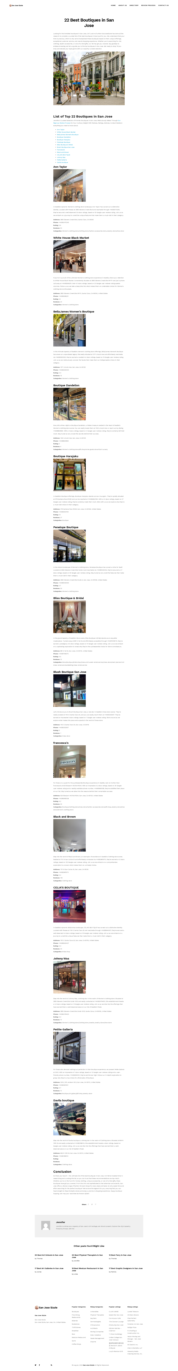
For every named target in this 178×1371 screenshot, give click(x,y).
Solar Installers (95, 1335)
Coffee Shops (76, 1344)
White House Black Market (66, 132)
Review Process (148, 5)
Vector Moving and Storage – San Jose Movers (134, 1339)
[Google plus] (43, 1365)
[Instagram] (47, 1365)
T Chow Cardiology (115, 1334)
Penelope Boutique (63, 142)
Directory (134, 5)
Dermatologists (95, 1321)
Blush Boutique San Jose (65, 147)
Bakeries (75, 1321)
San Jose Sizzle (88, 1365)
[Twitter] (92, 1204)
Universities (94, 1311)
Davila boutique (62, 162)
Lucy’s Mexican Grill (116, 1351)
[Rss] (51, 1365)
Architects (94, 1328)
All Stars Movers (133, 1315)
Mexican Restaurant (79, 1337)
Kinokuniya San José (116, 1325)
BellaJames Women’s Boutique (67, 134)
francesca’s (61, 150)
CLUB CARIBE (113, 1311)
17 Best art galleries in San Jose (49, 1268)
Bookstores (75, 1324)
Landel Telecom (133, 1311)
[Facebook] (88, 1204)
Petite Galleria (62, 160)
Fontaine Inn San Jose (135, 1324)
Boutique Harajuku (63, 140)
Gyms (74, 1341)
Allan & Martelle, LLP (134, 1348)
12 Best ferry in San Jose (120, 1255)
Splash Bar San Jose (116, 1315)
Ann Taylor (61, 129)
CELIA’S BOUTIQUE (63, 155)
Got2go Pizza (131, 1327)
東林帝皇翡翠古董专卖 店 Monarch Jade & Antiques (116, 1345)
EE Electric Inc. (132, 1345)
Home (113, 5)
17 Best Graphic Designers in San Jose (126, 1268)
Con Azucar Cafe (115, 1318)
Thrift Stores (76, 1327)
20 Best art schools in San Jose (49, 1255)
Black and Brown (63, 152)
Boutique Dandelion (64, 137)
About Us (122, 5)
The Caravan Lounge (116, 1321)
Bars (73, 1334)
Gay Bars (93, 1318)
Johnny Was (61, 157)
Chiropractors (95, 1325)
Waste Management (97, 1338)
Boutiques (75, 1311)
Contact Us (163, 5)
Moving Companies (96, 1332)
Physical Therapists (97, 1315)
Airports (93, 1342)
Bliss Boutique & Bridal (65, 145)
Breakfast (75, 1331)
